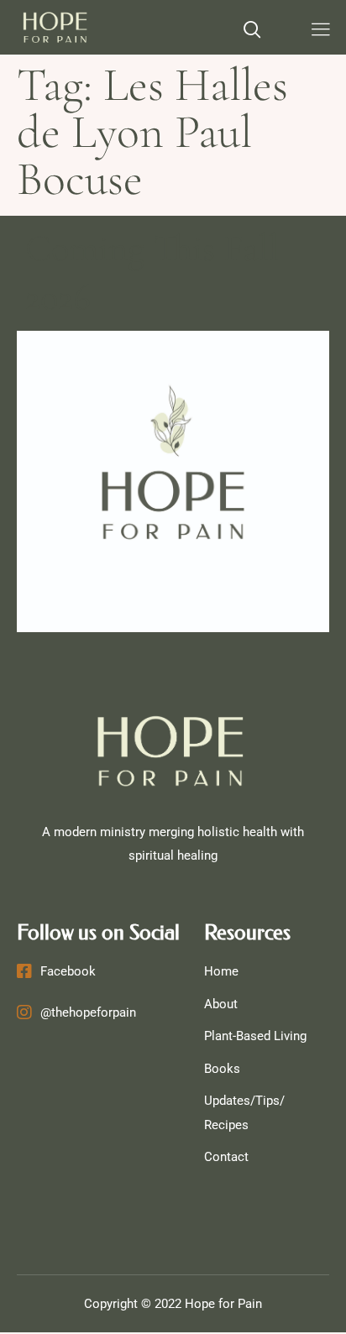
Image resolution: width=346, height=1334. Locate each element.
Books (222, 1068)
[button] (253, 31)
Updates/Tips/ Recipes (244, 1113)
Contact (226, 1156)
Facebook (68, 971)
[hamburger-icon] (320, 31)
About (221, 1004)
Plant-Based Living (255, 1036)
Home (221, 971)
